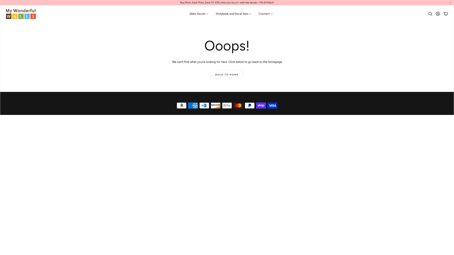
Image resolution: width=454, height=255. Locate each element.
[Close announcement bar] (450, 2)
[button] (430, 13)
